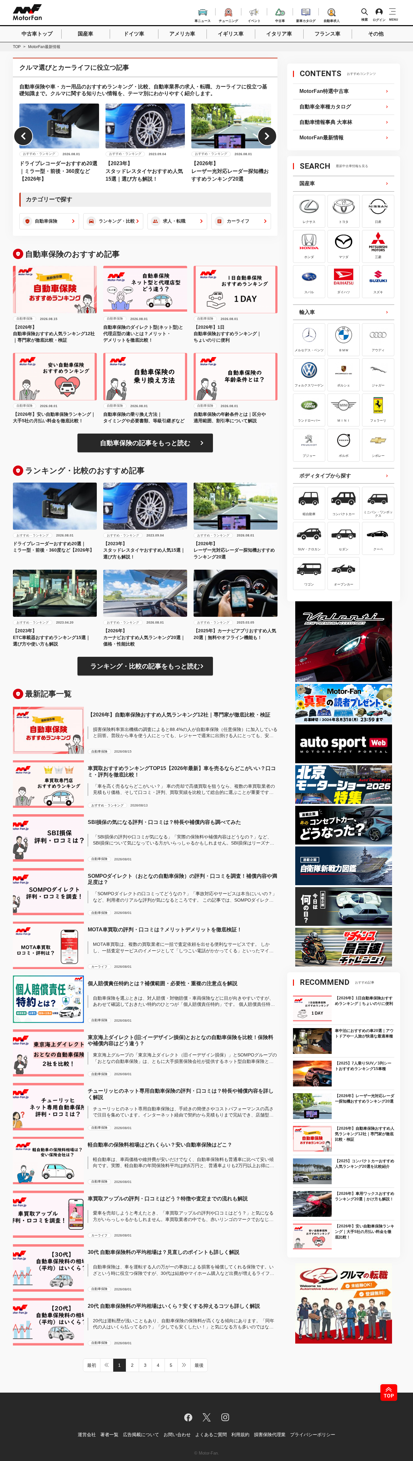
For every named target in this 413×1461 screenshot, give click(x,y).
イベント (254, 20)
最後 (199, 1365)
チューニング (228, 20)
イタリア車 (279, 33)
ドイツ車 (134, 33)
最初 (91, 1365)
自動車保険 (46, 221)
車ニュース (203, 20)
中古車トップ (37, 33)
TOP (17, 47)
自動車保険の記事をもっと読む (145, 442)
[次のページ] (184, 1365)
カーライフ (238, 221)
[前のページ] (106, 1365)
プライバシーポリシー (312, 1434)
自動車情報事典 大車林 (325, 122)
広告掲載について (141, 1434)
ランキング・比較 (117, 221)
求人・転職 (174, 221)
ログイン (379, 19)
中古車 (280, 20)
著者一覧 (109, 1434)
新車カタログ (306, 20)
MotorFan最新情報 (321, 137)
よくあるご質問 (211, 1434)
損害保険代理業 (270, 1434)
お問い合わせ (177, 1434)
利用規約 (240, 1434)
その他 (376, 33)
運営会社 (87, 1434)
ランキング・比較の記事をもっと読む (145, 666)
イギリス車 (231, 33)
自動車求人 (332, 20)
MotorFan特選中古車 (324, 91)
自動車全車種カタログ (325, 106)
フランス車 (327, 33)
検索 (364, 19)
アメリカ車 (182, 33)
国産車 (85, 33)
